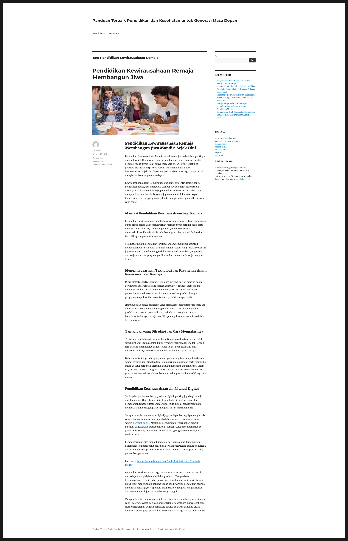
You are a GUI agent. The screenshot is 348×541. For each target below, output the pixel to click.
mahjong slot (220, 144)
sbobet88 (219, 155)
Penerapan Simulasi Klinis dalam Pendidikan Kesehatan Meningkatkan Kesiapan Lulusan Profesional (236, 89)
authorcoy (96, 150)
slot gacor (245, 179)
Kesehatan (114, 33)
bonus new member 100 (225, 138)
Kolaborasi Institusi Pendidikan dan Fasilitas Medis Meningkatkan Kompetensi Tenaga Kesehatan (236, 98)
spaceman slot (221, 147)
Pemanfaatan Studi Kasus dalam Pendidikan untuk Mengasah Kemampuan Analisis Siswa (236, 115)
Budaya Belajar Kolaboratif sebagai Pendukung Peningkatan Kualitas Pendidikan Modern (232, 106)
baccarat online (141, 423)
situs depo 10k (221, 150)
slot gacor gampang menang (227, 141)
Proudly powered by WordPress (171, 529)
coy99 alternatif (239, 168)
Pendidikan (98, 33)
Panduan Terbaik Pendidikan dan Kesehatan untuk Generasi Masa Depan (164, 20)
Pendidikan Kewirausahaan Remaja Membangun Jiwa (142, 74)
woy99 (218, 152)
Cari (216, 56)
